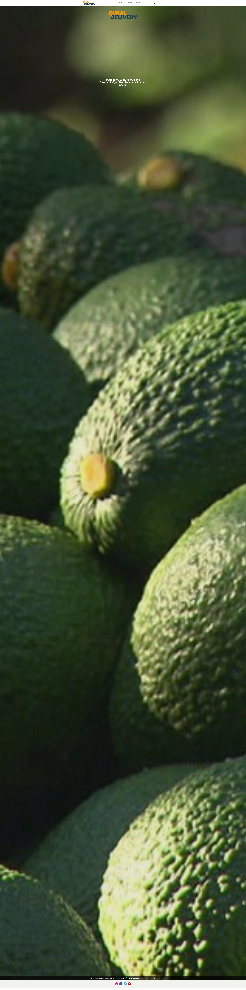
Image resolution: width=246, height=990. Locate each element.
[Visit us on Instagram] (116, 983)
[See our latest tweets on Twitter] (125, 983)
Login (146, 3)
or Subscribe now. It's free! (147, 978)
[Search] (154, 3)
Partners (129, 3)
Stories (120, 3)
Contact (138, 3)
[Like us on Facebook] (120, 983)
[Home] (89, 3)
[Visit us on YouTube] (129, 983)
